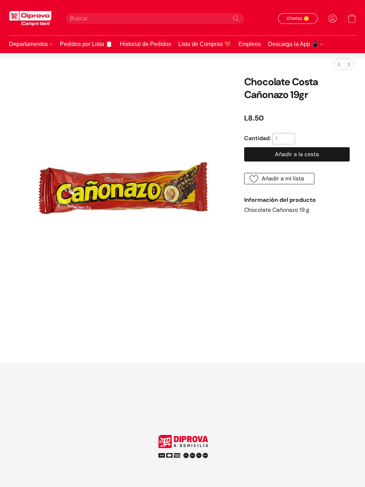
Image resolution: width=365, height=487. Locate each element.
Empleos (249, 44)
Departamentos (29, 44)
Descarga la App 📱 (294, 44)
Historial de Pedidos (145, 44)
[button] (30, 18)
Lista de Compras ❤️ (204, 44)
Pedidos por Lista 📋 (86, 44)
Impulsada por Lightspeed (182, 465)
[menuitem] (339, 64)
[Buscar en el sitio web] (236, 19)
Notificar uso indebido (182, 453)
